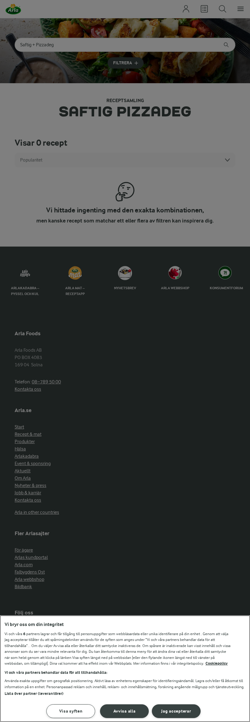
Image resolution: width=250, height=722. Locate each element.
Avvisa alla (124, 711)
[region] (125, 668)
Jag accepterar (176, 711)
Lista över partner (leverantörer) (34, 693)
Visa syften (71, 711)
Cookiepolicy (216, 663)
